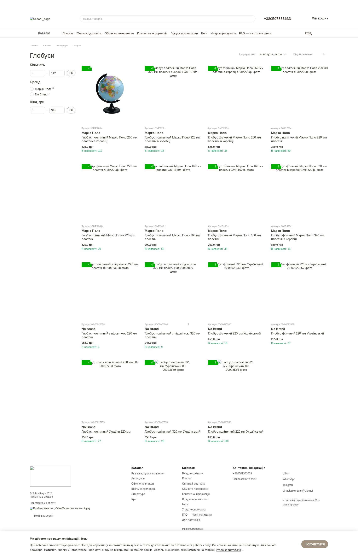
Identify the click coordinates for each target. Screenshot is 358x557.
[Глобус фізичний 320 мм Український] (236, 290)
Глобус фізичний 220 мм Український (297, 333)
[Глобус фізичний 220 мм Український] (299, 290)
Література (138, 494)
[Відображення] (320, 54)
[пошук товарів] (252, 18)
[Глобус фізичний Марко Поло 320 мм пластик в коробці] (299, 192)
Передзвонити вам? (244, 479)
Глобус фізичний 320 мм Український (234, 333)
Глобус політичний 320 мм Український (172, 431)
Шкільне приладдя (143, 488)
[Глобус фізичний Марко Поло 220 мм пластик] (110, 192)
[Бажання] (318, 33)
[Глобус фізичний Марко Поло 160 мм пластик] (236, 192)
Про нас (68, 33)
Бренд (35, 82)
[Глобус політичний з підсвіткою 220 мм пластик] (110, 290)
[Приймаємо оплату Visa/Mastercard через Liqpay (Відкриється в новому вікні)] (60, 508)
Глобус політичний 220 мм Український (235, 431)
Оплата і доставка (89, 33)
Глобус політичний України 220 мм (106, 431)
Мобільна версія (43, 515)
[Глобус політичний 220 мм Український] (236, 388)
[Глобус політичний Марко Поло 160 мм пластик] (173, 192)
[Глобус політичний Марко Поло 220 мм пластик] (299, 94)
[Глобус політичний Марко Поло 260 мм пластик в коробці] (110, 94)
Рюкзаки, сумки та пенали (147, 473)
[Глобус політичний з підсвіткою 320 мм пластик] (173, 290)
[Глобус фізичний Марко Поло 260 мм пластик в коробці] (236, 94)
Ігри (133, 499)
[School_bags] (50, 476)
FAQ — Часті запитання (255, 33)
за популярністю (270, 54)
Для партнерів (191, 519)
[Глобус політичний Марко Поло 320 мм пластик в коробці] (173, 94)
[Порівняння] (326, 33)
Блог (204, 33)
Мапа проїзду (291, 504)
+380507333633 (277, 18)
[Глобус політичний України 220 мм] (110, 388)
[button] (354, 4)
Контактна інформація (152, 33)
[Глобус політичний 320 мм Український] (173, 388)
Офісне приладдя (142, 483)
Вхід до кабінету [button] (192, 473)
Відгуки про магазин (184, 33)
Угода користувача (223, 33)
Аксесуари (138, 478)
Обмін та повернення (119, 33)
